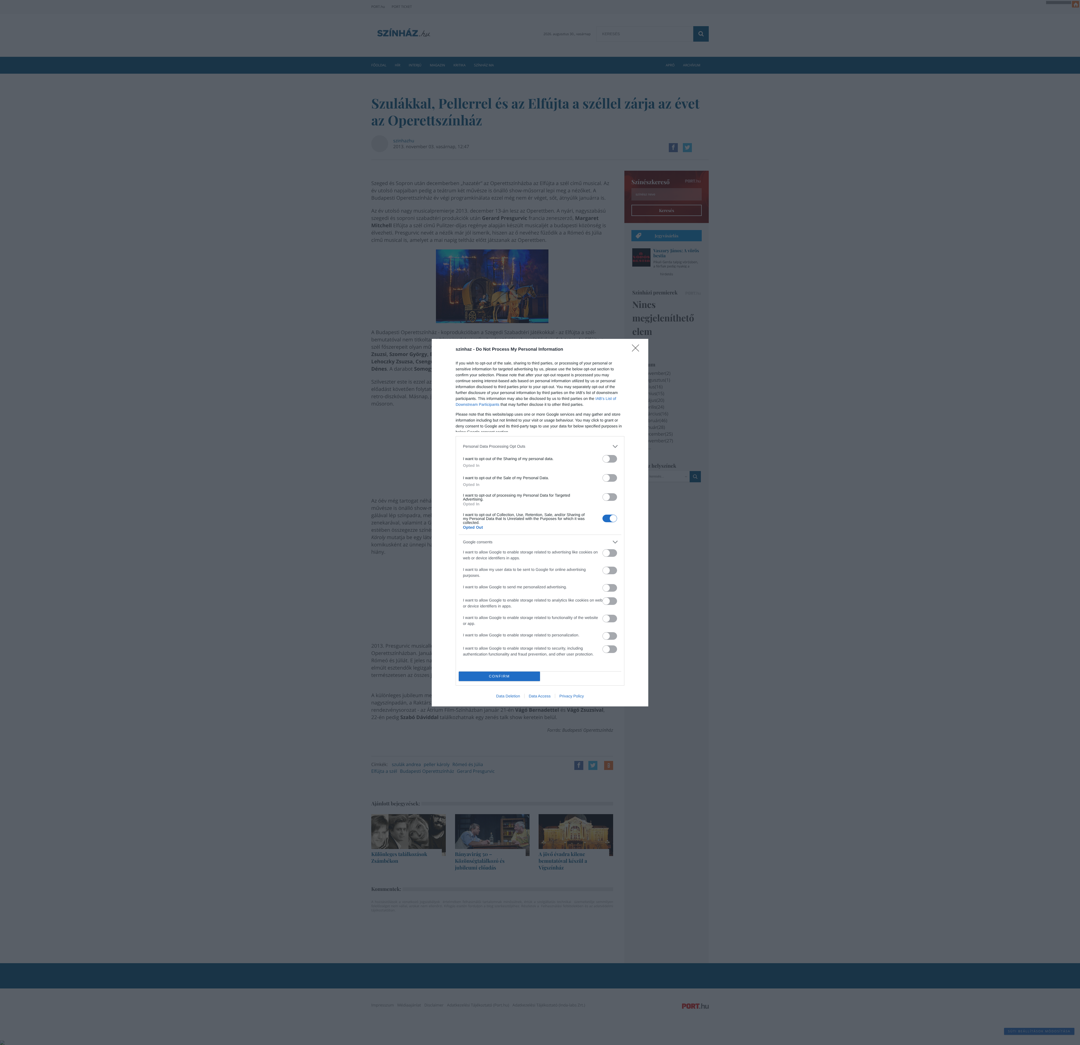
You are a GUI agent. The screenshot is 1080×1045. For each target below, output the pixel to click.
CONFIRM (499, 676)
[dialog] (540, 522)
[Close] (637, 349)
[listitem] (540, 446)
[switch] (609, 459)
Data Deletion (508, 696)
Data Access (540, 696)
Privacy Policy (571, 696)
